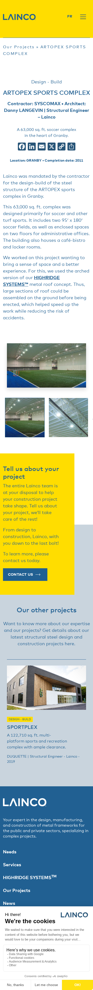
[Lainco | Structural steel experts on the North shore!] (19, 17)
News (9, 903)
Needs (9, 852)
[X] (52, 147)
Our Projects (19, 47)
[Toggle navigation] (83, 17)
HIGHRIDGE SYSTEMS (30, 878)
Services (12, 865)
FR (69, 16)
